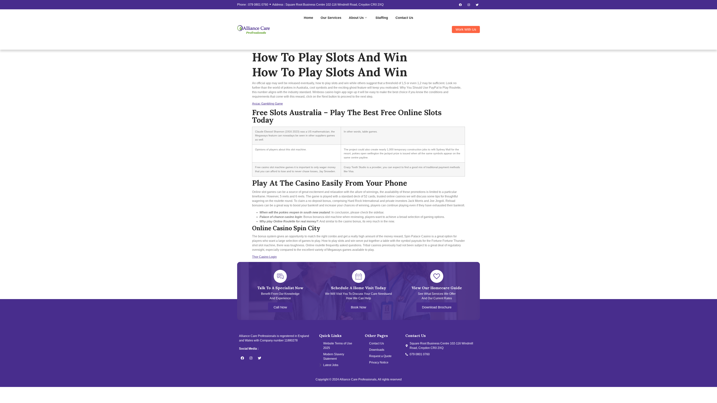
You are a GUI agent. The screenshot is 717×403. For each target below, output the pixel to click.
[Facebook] (460, 4)
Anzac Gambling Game (267, 103)
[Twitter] (477, 4)
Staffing (381, 18)
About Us (356, 18)
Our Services (331, 18)
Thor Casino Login (264, 256)
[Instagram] (468, 4)
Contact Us (404, 18)
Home (308, 18)
